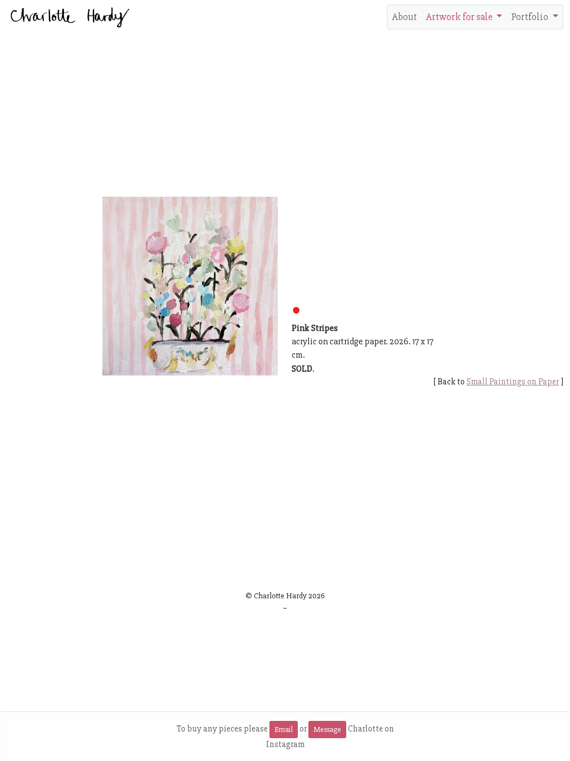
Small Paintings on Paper (512, 381)
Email (283, 729)
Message (327, 729)
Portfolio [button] (530, 17)
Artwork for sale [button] (460, 17)
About (404, 17)
